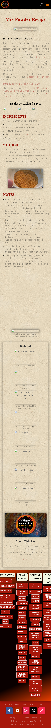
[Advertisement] (25, 300)
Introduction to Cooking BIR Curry (22, 83)
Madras (24, 134)
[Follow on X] (33, 710)
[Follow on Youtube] (17, 710)
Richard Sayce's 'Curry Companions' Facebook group (25, 337)
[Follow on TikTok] (41, 710)
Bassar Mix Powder (38, 77)
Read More (25, 559)
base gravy (41, 57)
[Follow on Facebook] (9, 710)
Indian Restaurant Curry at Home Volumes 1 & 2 (26, 89)
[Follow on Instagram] (26, 710)
